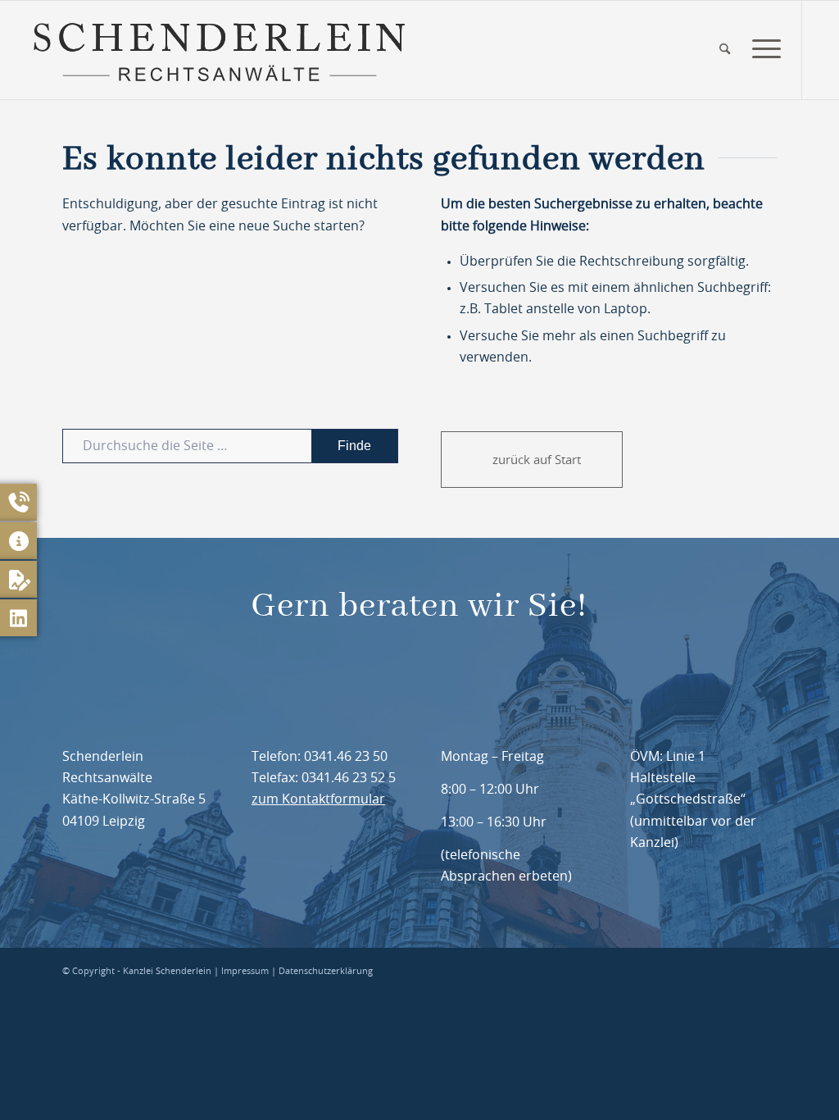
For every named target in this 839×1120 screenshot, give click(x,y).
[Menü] (761, 50)
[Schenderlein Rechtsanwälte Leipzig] (218, 50)
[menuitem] (725, 50)
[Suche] (725, 50)
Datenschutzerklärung (326, 971)
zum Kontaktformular (318, 799)
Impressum (245, 971)
